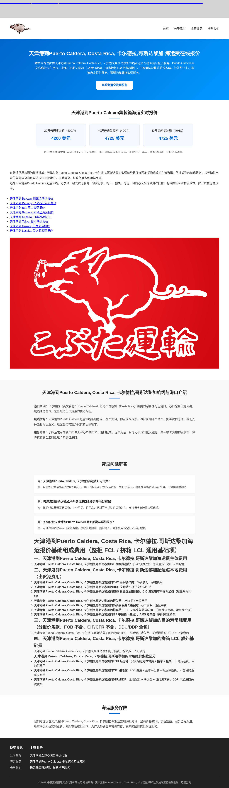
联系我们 (213, 28)
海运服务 (15, 761)
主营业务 (196, 28)
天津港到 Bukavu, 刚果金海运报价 (31, 198)
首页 (166, 28)
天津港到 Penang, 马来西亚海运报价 (33, 203)
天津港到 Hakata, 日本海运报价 (30, 226)
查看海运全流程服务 (114, 85)
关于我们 (180, 28)
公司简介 (15, 755)
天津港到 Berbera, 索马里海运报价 (32, 212)
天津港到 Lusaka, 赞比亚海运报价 (31, 230)
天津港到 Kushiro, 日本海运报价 (30, 217)
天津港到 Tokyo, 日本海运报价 (29, 221)
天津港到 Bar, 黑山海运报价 (27, 207)
